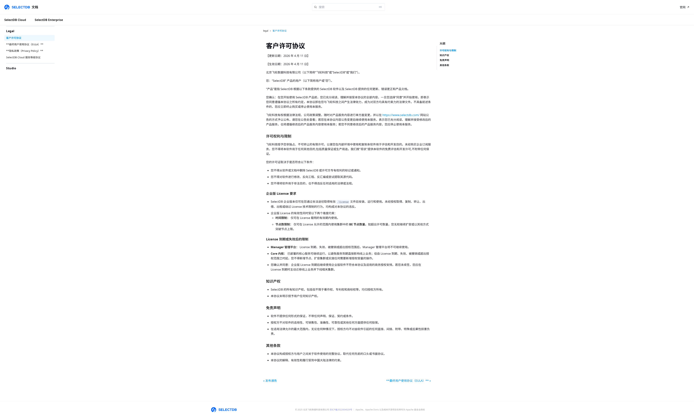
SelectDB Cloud (15, 20)
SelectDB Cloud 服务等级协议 (23, 57)
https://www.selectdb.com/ (400, 115)
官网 (683, 7)
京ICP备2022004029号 (341, 409)
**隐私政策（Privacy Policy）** (24, 51)
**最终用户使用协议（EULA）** (24, 44)
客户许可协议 (13, 38)
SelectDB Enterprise (49, 20)
